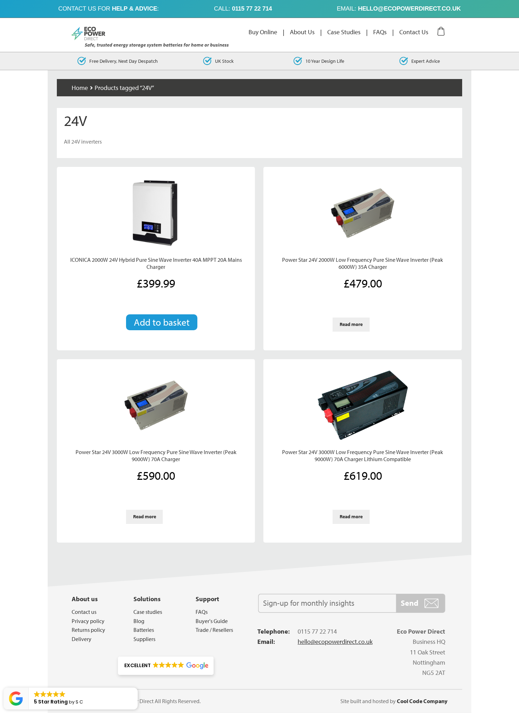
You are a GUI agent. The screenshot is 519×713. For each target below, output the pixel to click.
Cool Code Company (422, 701)
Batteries (143, 629)
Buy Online (263, 32)
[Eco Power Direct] (93, 34)
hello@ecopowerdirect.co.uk (409, 8)
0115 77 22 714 (252, 8)
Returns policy (88, 629)
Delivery (81, 638)
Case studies (147, 611)
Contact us (84, 611)
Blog (138, 620)
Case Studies (343, 32)
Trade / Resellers (214, 629)
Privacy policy (88, 620)
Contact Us (413, 32)
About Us (302, 32)
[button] (166, 666)
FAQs (380, 32)
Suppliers (144, 638)
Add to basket (162, 322)
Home (80, 88)
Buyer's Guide (212, 620)
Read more (351, 324)
